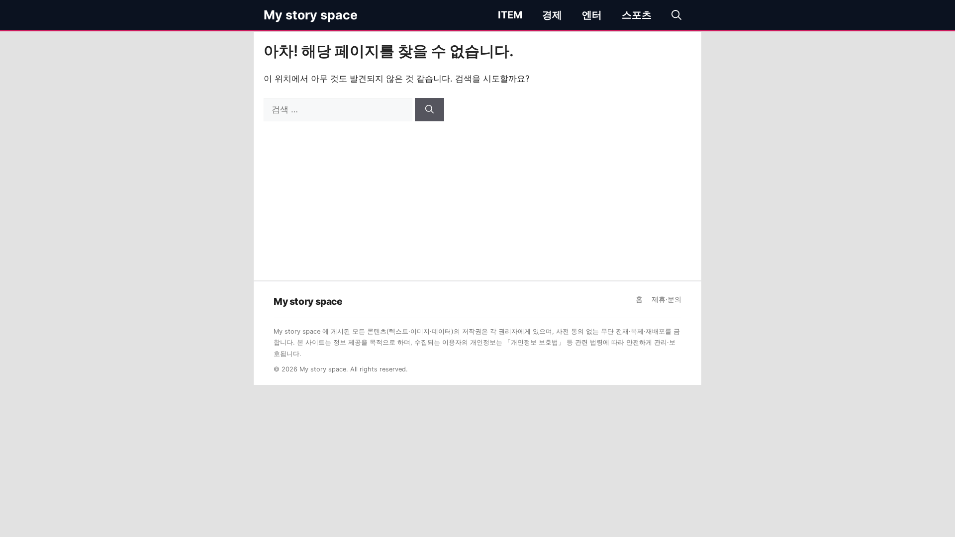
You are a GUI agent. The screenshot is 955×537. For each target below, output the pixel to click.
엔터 (592, 15)
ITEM (510, 15)
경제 (552, 15)
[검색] (429, 110)
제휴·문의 (666, 299)
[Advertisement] (477, 196)
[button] (676, 15)
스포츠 (637, 15)
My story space (311, 14)
